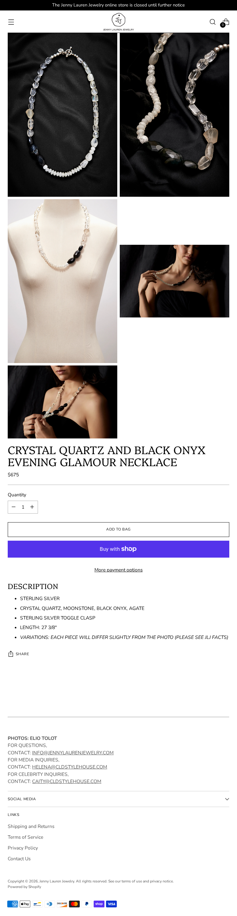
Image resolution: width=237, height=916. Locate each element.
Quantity (17, 494)
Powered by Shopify (24, 886)
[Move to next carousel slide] (224, 693)
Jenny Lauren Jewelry (57, 881)
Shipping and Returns (31, 826)
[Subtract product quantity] (13, 507)
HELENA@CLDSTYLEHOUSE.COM (69, 767)
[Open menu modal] (11, 21)
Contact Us (19, 858)
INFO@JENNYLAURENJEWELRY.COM (73, 752)
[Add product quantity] (32, 507)
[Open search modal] (212, 21)
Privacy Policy (23, 848)
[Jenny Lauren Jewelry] (118, 21)
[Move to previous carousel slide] (210, 693)
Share (22, 654)
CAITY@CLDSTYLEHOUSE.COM (66, 781)
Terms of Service (25, 837)
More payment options (118, 570)
